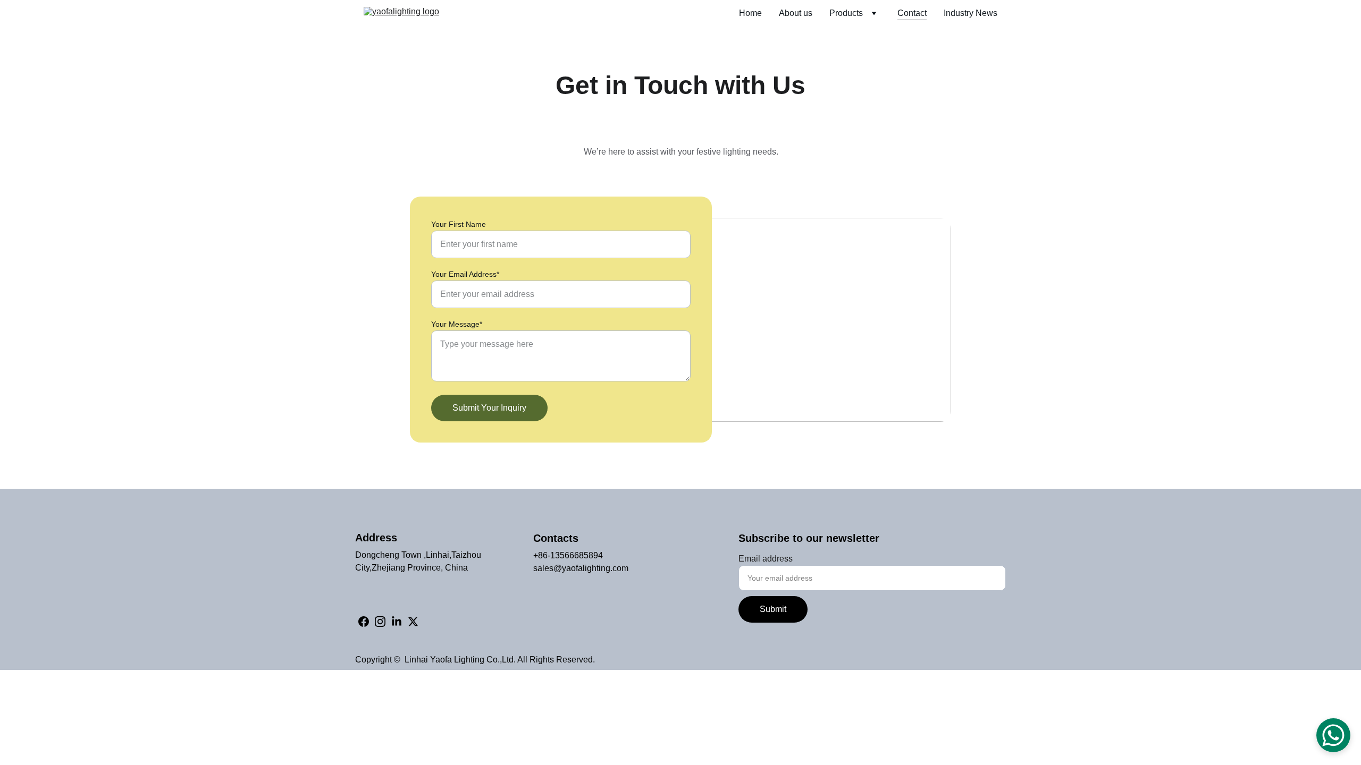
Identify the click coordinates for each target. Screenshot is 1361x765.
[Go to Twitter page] (413, 621)
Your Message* (456, 324)
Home (750, 13)
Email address (765, 558)
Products (846, 13)
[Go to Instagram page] (380, 621)
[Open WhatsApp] (1333, 735)
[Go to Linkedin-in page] (396, 621)
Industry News (970, 13)
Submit (773, 609)
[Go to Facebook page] (363, 621)
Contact (912, 13)
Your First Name (458, 224)
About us (795, 13)
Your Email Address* (465, 274)
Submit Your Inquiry (489, 407)
